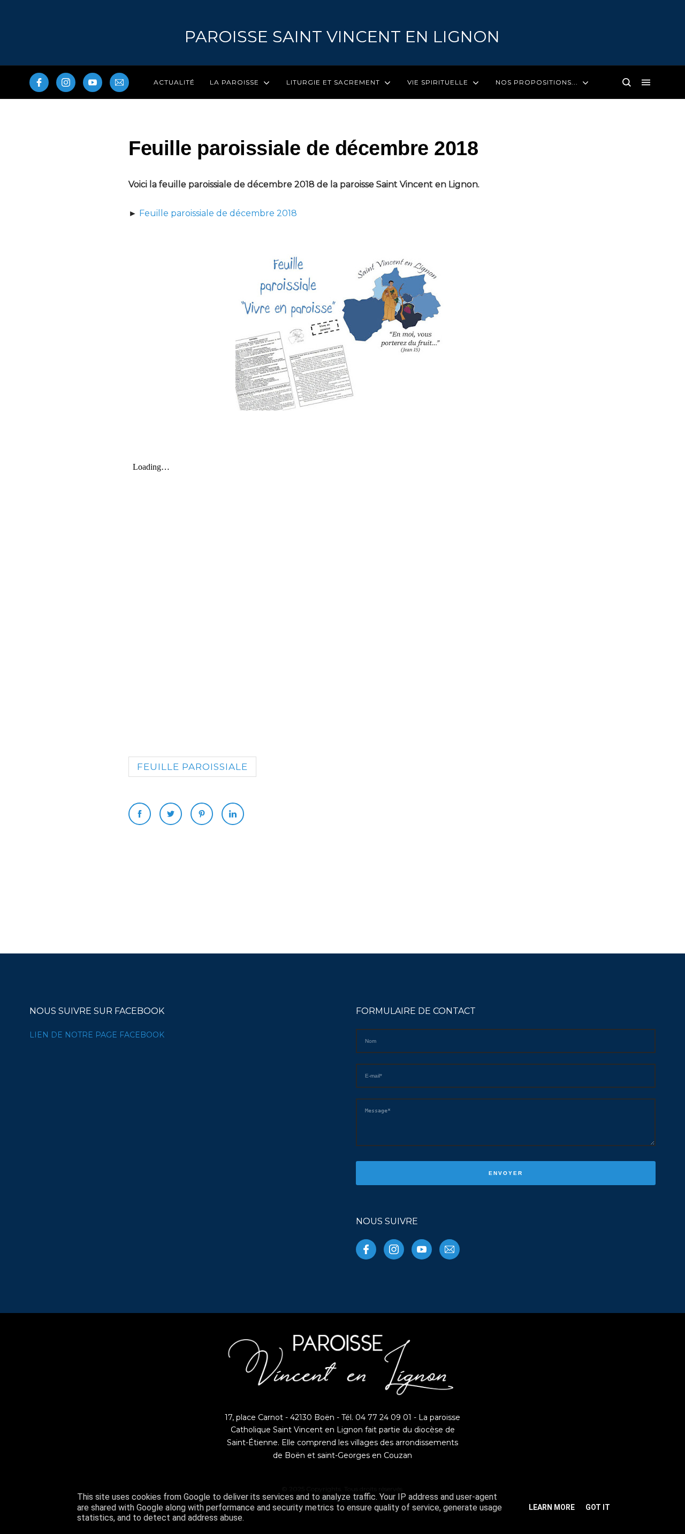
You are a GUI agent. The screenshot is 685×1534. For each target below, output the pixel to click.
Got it (597, 1507)
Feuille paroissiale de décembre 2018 (218, 213)
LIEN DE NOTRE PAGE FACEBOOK (96, 1035)
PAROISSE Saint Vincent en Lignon (342, 37)
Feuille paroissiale (192, 766)
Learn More (552, 1507)
